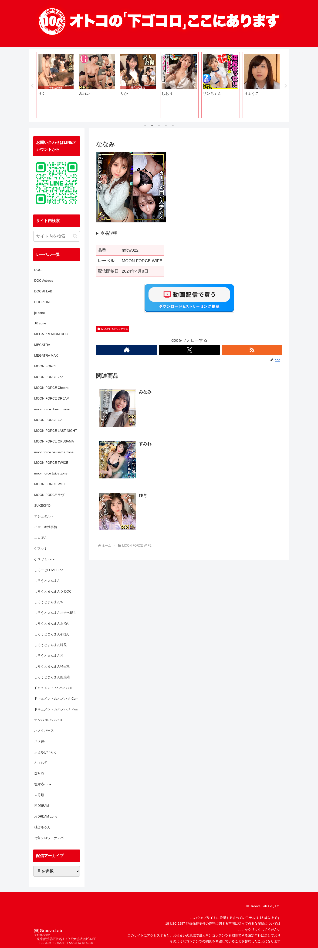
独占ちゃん (42, 827)
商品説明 (109, 233)
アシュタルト (44, 516)
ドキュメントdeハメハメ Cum (56, 698)
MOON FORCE (45, 366)
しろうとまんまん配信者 (52, 677)
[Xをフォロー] (189, 350)
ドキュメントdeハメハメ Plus (56, 709)
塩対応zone (42, 784)
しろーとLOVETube (48, 570)
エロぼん (40, 538)
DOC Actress (43, 280)
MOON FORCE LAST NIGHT (55, 430)
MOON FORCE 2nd (48, 377)
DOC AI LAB (43, 291)
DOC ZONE (42, 302)
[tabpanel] (56, 85)
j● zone (39, 313)
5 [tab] (173, 125)
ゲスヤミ (40, 548)
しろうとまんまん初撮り (52, 634)
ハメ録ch (40, 741)
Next (286, 86)
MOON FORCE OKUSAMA (54, 441)
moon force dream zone (52, 409)
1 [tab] (145, 125)
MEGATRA (42, 345)
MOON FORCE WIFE (114, 328)
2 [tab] (152, 125)
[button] (75, 236)
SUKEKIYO (42, 505)
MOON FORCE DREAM (51, 398)
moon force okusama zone (54, 452)
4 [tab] (166, 125)
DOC (37, 270)
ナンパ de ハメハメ (48, 720)
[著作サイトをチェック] (126, 350)
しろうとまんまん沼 (49, 655)
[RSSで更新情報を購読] (252, 350)
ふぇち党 (40, 763)
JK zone (40, 323)
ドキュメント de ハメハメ (53, 688)
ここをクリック (249, 929)
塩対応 (39, 773)
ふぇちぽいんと (45, 752)
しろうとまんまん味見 (50, 645)
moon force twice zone (51, 473)
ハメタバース (44, 730)
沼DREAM (41, 806)
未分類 (39, 795)
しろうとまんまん (47, 581)
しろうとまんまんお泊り (52, 623)
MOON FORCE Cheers (51, 388)
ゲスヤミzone (44, 559)
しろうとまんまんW (48, 602)
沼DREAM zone (45, 816)
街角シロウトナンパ (49, 838)
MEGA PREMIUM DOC (51, 334)
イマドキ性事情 (45, 527)
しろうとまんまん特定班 (52, 666)
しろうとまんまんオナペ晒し (55, 612)
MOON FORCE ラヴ (49, 495)
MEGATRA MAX (46, 355)
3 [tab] (159, 125)
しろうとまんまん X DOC (52, 591)
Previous (32, 86)
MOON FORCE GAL (49, 420)
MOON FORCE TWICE (51, 462)
